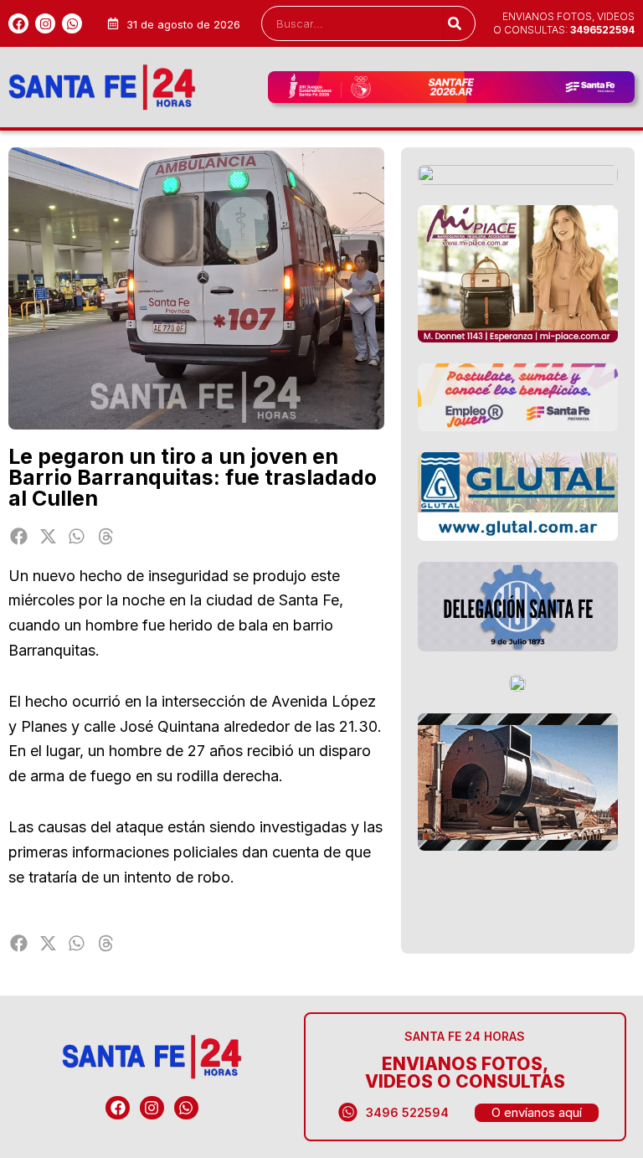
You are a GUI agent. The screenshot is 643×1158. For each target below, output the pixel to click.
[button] (18, 536)
